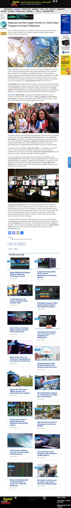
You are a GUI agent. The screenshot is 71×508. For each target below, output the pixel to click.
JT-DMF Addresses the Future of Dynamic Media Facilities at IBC (18, 301)
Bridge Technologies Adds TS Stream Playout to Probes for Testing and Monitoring (19, 482)
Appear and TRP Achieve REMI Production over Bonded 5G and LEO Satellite (20, 391)
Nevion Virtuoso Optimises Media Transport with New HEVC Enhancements (19, 330)
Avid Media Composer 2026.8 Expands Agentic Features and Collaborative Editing (47, 305)
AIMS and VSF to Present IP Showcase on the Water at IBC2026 (47, 424)
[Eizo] (66, 44)
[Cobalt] (66, 24)
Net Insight (11, 95)
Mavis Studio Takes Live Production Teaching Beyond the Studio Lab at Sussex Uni (20, 359)
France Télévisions (13, 69)
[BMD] (20, 17)
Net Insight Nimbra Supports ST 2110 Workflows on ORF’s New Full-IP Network (47, 395)
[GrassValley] (3, 25)
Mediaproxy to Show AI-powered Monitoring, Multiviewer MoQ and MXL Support (19, 422)
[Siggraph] (66, 65)
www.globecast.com (14, 228)
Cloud (10, 244)
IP (15, 244)
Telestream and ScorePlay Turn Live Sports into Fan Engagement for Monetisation (46, 334)
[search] (41, 11)
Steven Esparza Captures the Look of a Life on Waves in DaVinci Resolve (19, 452)
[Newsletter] (3, 33)
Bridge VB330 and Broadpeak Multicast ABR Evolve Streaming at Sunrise (20, 274)
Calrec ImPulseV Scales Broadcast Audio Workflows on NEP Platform (47, 453)
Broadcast (22, 244)
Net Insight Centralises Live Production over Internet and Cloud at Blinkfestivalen (47, 482)
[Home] (1, 9)
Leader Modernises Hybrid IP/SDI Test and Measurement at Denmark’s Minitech (47, 274)
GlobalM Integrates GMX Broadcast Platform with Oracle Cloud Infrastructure (47, 365)
